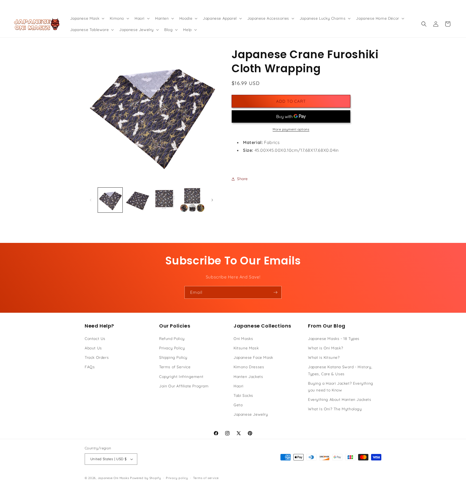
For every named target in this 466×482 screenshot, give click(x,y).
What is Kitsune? (324, 357)
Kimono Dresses (249, 366)
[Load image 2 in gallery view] (137, 200)
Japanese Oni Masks (113, 478)
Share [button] (242, 178)
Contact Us (95, 338)
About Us (93, 348)
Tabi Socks (243, 395)
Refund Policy (172, 338)
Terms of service (206, 478)
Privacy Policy (172, 348)
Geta (238, 404)
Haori (239, 386)
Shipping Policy (173, 357)
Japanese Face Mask (253, 357)
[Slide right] (212, 200)
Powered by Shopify (145, 478)
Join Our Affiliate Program (184, 386)
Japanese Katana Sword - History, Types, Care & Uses (340, 370)
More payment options (291, 129)
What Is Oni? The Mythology (335, 409)
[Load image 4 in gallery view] (192, 200)
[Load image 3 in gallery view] (165, 200)
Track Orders (97, 357)
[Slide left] (91, 200)
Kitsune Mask (246, 348)
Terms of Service (175, 366)
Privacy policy (177, 478)
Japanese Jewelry (251, 414)
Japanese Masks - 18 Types (333, 338)
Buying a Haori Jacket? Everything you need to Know (340, 387)
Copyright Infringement (181, 376)
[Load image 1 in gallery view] (110, 200)
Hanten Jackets (248, 376)
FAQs (90, 366)
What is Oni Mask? (325, 348)
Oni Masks (243, 338)
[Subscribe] (275, 292)
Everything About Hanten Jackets (339, 399)
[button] (87, 18)
